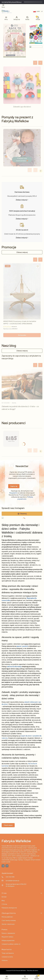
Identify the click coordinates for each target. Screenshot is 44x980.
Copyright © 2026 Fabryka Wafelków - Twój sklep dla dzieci (22, 970)
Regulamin (13, 493)
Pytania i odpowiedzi (8, 933)
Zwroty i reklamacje (8, 924)
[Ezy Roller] (14, 40)
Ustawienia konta (7, 957)
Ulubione (4, 960)
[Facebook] (7, 865)
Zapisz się (13, 486)
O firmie (4, 904)
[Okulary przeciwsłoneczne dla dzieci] (35, 52)
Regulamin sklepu (7, 937)
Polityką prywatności (25, 498)
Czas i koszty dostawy (9, 920)
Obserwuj (23, 514)
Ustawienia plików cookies (10, 944)
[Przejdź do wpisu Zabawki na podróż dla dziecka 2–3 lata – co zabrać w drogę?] (22, 384)
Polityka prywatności (8, 940)
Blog (3, 900)
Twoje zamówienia (8, 953)
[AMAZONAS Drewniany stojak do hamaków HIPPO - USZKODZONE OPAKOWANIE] (22, 291)
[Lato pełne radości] (35, 34)
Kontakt (4, 897)
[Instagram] (3, 865)
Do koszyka (22, 335)
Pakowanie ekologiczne (9, 908)
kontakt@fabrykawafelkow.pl (12, 2)
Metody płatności (7, 917)
